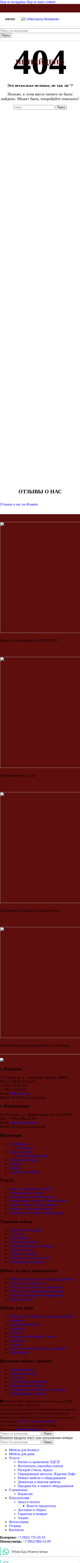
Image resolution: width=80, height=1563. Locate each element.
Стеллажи (16, 1234)
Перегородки (19, 1238)
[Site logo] (40, 19)
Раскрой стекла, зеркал (26, 1193)
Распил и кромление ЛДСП (30, 1189)
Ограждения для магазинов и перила (37, 1389)
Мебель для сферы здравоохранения (36, 1291)
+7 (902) (29, 1541)
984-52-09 (43, 1541)
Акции (14, 1168)
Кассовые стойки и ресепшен (31, 1246)
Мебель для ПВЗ (21, 1299)
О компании (18, 1144)
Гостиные (16, 1328)
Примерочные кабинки (26, 1262)
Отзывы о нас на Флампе (19, 504)
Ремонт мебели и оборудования (33, 1205)
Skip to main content (40, 2)
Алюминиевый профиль (27, 1393)
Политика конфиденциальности (37, 1421)
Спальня (15, 1344)
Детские (15, 1332)
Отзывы (15, 1164)
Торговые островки (23, 1242)
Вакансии (25, 1148)
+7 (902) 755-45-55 (31, 1537)
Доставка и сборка (23, 1160)
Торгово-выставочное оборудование (36, 1295)
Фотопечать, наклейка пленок (31, 1197)
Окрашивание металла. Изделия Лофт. (47, 1474)
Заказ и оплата (20, 1152)
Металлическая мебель (26, 1385)
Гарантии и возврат (24, 1172)
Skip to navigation (13, 2)
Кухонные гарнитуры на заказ (31, 1336)
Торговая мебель (21, 1369)
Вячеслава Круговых (30, 1429)
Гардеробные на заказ (25, 1324)
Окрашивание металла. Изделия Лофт (37, 1201)
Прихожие (17, 1340)
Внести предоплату (32, 1156)
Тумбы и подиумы (23, 1254)
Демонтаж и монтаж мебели (30, 1209)
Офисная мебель (21, 1250)
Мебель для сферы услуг (27, 1283)
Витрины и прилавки (25, 1230)
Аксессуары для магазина (28, 1381)
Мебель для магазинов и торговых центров (41, 1279)
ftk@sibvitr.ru (19, 1093)
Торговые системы (23, 1373)
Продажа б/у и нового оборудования (36, 1213)
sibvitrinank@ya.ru (23, 1122)
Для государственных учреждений (35, 1287)
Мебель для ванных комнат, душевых (37, 1348)
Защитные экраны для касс (29, 1258)
